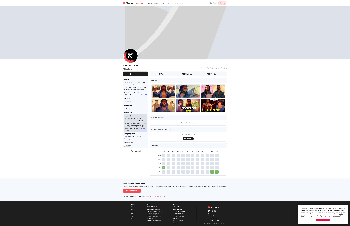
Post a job (139, 3)
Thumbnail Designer (154, 211)
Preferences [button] (337, 216)
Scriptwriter (151, 218)
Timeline (224, 68)
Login (215, 3)
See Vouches (188, 138)
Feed (132, 213)
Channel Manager (153, 213)
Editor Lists (176, 223)
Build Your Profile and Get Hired (155, 196)
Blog (132, 218)
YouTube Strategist (154, 216)
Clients (217, 68)
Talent (169, 3)
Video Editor (152, 207)
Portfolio (210, 68)
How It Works (178, 3)
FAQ (132, 216)
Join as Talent (153, 3)
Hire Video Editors (132, 191)
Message (136, 74)
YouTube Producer (154, 221)
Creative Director (153, 209)
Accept (323, 220)
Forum (132, 211)
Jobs (162, 3)
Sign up (222, 3)
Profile (203, 68)
